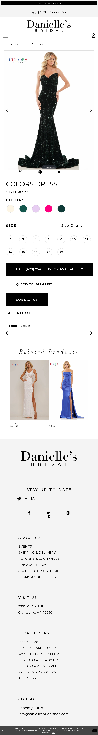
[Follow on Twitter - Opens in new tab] (48, 513)
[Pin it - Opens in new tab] (40, 172)
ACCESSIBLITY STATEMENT (41, 571)
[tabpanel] (49, 110)
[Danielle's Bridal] (49, 26)
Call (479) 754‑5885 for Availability (49, 269)
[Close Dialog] (3, 730)
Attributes (22, 313)
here (53, 733)
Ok (94, 730)
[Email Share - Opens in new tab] (59, 172)
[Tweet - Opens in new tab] (20, 172)
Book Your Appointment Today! (49, 3)
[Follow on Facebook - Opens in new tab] (29, 513)
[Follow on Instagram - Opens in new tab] (68, 513)
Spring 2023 (39, 44)
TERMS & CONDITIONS (37, 577)
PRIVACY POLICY (32, 565)
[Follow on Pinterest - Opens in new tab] (49, 517)
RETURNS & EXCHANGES (39, 559)
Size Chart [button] (71, 226)
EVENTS (25, 546)
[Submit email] (21, 501)
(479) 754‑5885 (43, 708)
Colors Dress (23, 44)
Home (11, 44)
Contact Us (27, 300)
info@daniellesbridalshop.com (43, 714)
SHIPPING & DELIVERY (37, 552)
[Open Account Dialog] (93, 35)
